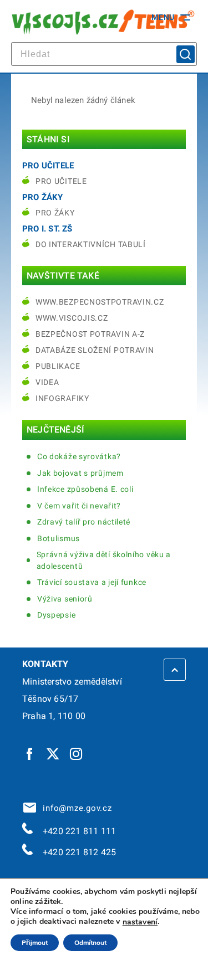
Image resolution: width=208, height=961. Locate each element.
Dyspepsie (56, 614)
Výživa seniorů (65, 598)
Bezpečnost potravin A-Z (90, 334)
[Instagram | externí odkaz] (76, 753)
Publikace (57, 366)
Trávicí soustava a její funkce (91, 582)
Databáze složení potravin (94, 350)
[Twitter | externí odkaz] (53, 753)
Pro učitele (61, 181)
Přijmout (35, 942)
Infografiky (62, 398)
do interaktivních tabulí (90, 244)
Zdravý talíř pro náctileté (83, 521)
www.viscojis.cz (71, 318)
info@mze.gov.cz (75, 808)
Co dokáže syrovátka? (79, 456)
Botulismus (58, 538)
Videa (47, 382)
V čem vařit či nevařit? (79, 505)
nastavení (140, 922)
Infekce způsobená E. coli (85, 489)
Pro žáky (55, 212)
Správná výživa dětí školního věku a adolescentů (104, 560)
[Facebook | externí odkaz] (30, 753)
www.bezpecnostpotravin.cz (99, 301)
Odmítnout (90, 942)
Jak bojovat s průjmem (80, 473)
